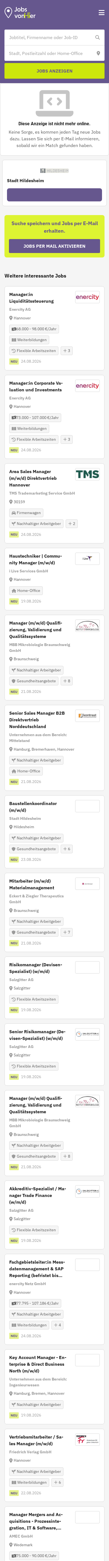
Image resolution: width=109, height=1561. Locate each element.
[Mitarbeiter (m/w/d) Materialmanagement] (54, 912)
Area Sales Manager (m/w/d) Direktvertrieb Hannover (33, 478)
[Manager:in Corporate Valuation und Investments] (54, 417)
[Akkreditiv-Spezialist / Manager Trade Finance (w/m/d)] (54, 1215)
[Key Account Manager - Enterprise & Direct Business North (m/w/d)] (54, 1387)
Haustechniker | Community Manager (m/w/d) (35, 559)
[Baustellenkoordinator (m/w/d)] (54, 832)
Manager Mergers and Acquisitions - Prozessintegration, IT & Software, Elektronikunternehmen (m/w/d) (36, 1521)
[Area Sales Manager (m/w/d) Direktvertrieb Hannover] (54, 503)
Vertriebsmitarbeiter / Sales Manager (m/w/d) (36, 1440)
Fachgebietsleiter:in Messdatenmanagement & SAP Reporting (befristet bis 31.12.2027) (37, 1269)
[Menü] (102, 12)
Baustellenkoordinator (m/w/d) (33, 807)
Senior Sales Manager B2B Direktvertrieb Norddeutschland (37, 719)
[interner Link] (20, 12)
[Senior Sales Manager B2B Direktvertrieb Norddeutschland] (54, 748)
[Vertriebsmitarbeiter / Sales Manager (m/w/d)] (54, 1465)
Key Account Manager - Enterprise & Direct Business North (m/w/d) (37, 1364)
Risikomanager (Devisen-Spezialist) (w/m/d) (35, 968)
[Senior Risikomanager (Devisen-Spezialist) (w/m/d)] (54, 1055)
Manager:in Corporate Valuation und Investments (36, 386)
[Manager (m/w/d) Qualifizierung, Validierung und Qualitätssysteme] (54, 657)
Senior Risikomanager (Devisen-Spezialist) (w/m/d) (37, 1035)
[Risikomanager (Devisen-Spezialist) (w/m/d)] (54, 988)
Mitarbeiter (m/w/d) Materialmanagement (31, 884)
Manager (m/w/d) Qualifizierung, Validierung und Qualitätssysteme (35, 629)
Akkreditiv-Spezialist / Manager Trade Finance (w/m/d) (37, 1195)
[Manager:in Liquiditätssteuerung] (54, 328)
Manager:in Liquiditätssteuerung (31, 298)
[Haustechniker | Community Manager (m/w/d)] (54, 579)
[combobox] (49, 37)
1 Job (54, 195)
